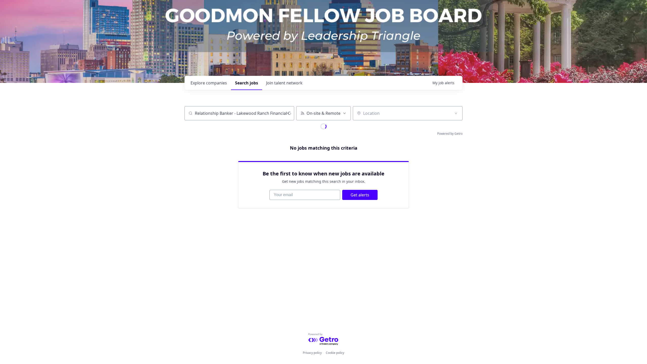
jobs (246, 83)
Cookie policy (335, 353)
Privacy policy (312, 353)
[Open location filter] (455, 113)
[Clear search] (287, 113)
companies (209, 83)
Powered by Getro (450, 133)
